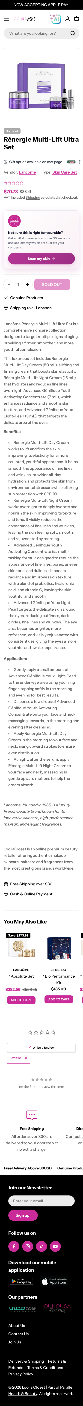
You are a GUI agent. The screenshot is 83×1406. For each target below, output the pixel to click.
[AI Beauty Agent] (55, 18)
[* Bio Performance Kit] (58, 947)
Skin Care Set (64, 172)
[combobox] (41, 33)
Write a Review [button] (44, 1047)
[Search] (73, 33)
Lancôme (27, 172)
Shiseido (58, 970)
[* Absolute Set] (21, 947)
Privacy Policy (20, 1374)
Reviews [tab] (15, 1058)
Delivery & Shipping (26, 1361)
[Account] (67, 18)
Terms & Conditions (45, 1367)
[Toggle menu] (6, 18)
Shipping (33, 197)
